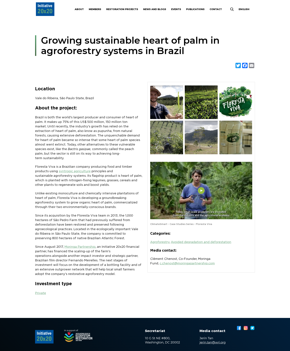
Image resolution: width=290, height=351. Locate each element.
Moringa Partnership (79, 247)
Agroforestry (159, 242)
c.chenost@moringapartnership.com (187, 263)
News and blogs (154, 9)
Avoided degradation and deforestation (201, 242)
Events (176, 9)
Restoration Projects (122, 9)
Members (95, 9)
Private (40, 293)
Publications (195, 9)
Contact (216, 9)
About (79, 9)
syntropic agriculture (75, 171)
